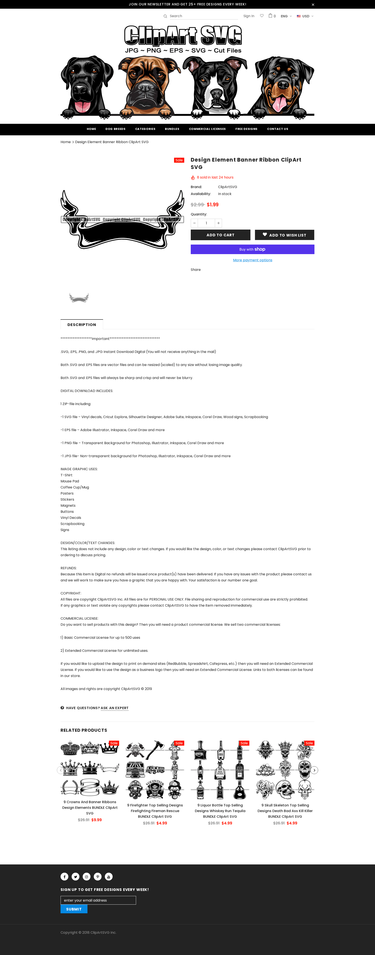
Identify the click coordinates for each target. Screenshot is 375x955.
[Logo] (187, 72)
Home (66, 141)
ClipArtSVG (227, 186)
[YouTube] (109, 877)
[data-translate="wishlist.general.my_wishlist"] (262, 16)
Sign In (248, 15)
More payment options (252, 260)
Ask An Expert (115, 707)
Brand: (196, 186)
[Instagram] (86, 877)
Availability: (201, 193)
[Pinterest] (98, 877)
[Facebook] (64, 877)
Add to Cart (90, 771)
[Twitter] (75, 877)
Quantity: (199, 214)
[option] (122, 219)
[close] (313, 4)
